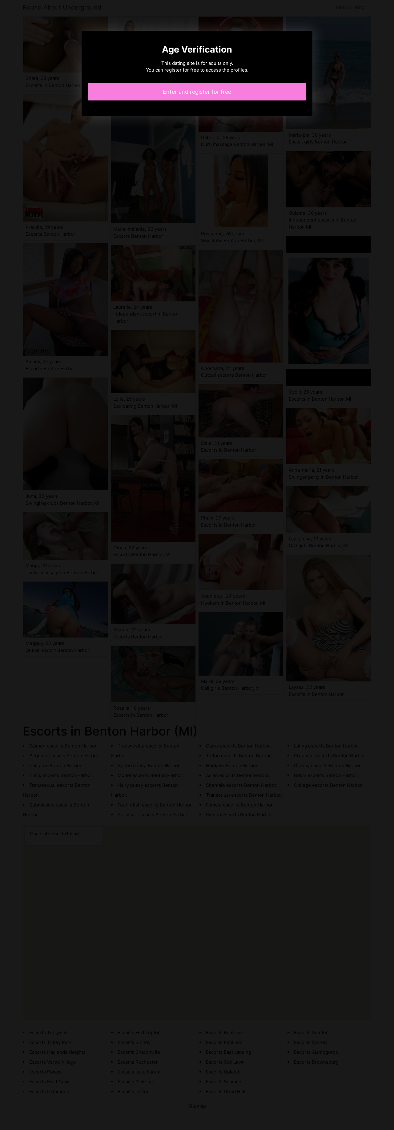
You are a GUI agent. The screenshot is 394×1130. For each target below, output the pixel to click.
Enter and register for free (197, 91)
